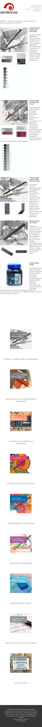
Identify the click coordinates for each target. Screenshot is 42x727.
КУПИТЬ (28, 9)
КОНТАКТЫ (36, 11)
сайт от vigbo (21, 723)
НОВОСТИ (37, 9)
